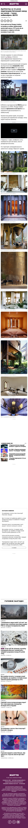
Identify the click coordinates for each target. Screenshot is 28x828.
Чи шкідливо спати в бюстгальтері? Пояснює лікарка (12, 514)
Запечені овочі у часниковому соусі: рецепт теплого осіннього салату (12, 525)
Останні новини (8, 510)
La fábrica (8, 57)
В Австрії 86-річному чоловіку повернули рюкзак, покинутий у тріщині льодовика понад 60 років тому (14, 537)
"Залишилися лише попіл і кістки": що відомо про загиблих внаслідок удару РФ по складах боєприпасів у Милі (13, 543)
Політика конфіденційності (18, 780)
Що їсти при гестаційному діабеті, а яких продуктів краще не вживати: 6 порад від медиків (14, 519)
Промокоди (22, 783)
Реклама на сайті (7, 780)
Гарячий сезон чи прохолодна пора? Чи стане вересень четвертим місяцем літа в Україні (13, 704)
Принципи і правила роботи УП (10, 783)
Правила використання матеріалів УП (14, 781)
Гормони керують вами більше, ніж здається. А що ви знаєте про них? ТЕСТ (13, 754)
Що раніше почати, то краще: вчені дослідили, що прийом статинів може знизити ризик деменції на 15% (13, 531)
